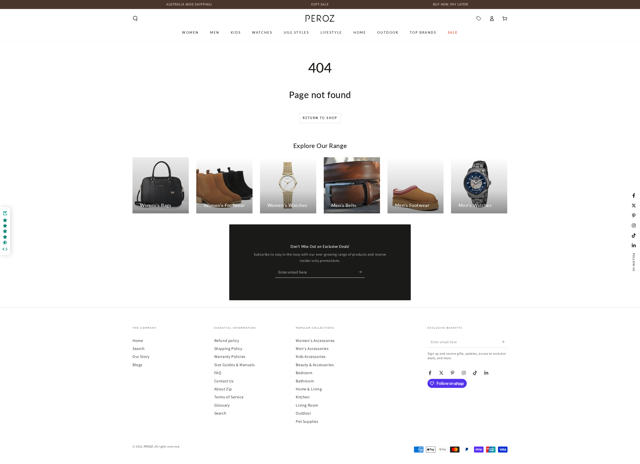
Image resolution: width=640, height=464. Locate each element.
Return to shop (320, 118)
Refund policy (226, 340)
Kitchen (303, 397)
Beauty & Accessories (315, 364)
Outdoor (303, 413)
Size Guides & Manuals (234, 364)
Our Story (140, 356)
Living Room (307, 405)
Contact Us (224, 381)
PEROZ (148, 446)
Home (137, 340)
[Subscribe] (362, 272)
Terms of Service (229, 397)
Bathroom (305, 381)
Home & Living (309, 389)
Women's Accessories (315, 340)
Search (138, 348)
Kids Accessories (311, 356)
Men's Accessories (312, 348)
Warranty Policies (230, 356)
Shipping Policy (228, 348)
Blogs (137, 364)
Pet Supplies (307, 421)
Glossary (222, 405)
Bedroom (304, 372)
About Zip (223, 389)
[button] (135, 18)
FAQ (218, 372)
